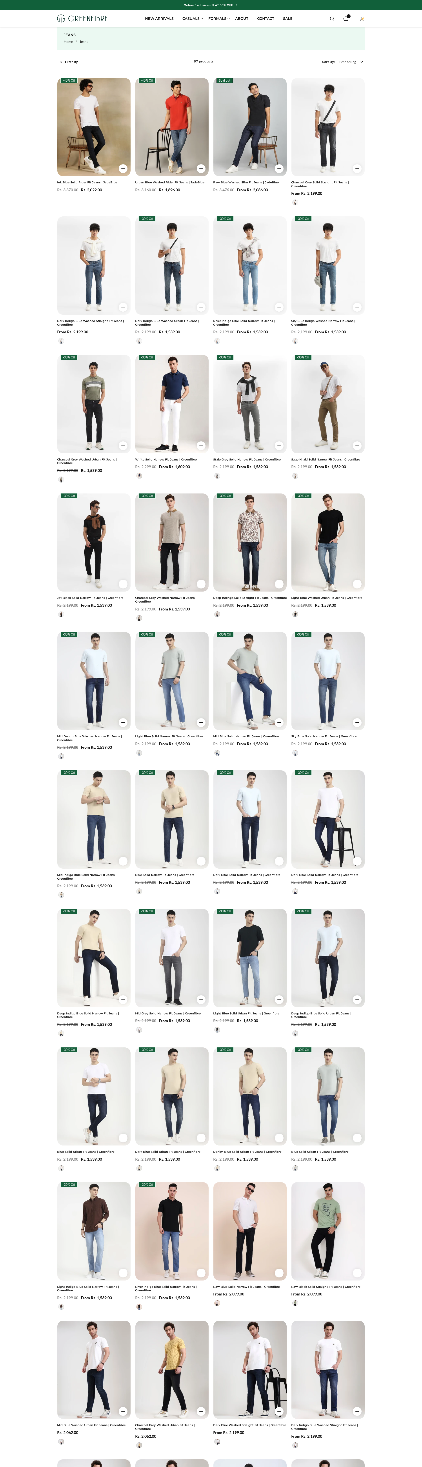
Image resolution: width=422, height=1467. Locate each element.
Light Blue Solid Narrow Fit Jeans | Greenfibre (169, 736)
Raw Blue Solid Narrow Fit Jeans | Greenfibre (246, 1286)
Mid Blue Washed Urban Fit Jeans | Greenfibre (91, 1425)
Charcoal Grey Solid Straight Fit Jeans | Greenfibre (320, 184)
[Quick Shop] (123, 168)
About (241, 18)
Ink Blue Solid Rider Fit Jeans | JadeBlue (87, 182)
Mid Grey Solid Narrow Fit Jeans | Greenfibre (168, 1013)
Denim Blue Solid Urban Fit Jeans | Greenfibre (247, 1151)
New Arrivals (159, 18)
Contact (265, 18)
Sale (288, 18)
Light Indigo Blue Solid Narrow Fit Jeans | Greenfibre (88, 1288)
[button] (191, 18)
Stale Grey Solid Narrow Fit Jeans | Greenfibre (247, 459)
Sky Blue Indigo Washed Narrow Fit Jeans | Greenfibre (323, 322)
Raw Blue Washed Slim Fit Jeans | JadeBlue (246, 182)
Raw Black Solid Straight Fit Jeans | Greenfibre (325, 1286)
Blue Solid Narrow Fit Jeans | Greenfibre (164, 875)
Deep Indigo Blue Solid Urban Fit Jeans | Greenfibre (321, 1015)
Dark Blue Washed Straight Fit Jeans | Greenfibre (249, 1425)
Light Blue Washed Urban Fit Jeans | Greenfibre (326, 597)
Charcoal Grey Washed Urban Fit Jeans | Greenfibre (87, 461)
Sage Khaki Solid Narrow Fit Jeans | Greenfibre (325, 459)
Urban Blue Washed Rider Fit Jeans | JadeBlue (169, 182)
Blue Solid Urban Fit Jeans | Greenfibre (86, 1151)
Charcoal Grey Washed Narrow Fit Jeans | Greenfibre (165, 599)
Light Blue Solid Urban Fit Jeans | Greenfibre (246, 1013)
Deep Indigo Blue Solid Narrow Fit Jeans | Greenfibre (88, 1015)
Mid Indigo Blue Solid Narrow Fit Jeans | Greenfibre (86, 876)
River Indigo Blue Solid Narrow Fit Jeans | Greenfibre (244, 322)
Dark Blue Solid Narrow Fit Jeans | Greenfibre (246, 875)
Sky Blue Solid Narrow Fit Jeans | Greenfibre (324, 736)
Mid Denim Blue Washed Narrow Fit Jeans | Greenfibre (89, 738)
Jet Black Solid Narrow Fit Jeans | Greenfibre (90, 597)
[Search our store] (334, 18)
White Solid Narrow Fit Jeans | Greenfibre (166, 459)
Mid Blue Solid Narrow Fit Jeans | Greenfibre (246, 736)
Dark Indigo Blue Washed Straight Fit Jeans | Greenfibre (90, 322)
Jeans (84, 41)
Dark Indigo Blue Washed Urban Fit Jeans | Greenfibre (167, 322)
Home (68, 41)
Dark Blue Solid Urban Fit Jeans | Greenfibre (167, 1151)
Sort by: (328, 62)
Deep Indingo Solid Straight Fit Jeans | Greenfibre (250, 597)
